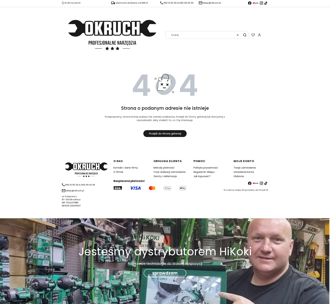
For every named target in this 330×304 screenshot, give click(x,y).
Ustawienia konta (244, 172)
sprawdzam (165, 273)
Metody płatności (163, 167)
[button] (245, 35)
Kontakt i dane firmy (125, 167)
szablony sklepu (233, 190)
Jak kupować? (202, 176)
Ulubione (239, 176)
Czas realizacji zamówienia (169, 172)
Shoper (262, 190)
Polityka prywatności (206, 167)
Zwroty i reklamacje (165, 176)
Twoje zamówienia (245, 167)
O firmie (118, 172)
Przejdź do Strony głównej (165, 133)
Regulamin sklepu (204, 172)
